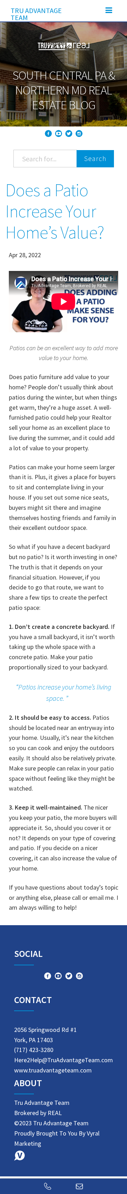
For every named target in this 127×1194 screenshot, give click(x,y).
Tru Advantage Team (36, 12)
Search (95, 158)
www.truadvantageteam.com (53, 1070)
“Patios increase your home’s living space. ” (63, 692)
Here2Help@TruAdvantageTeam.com (63, 1060)
